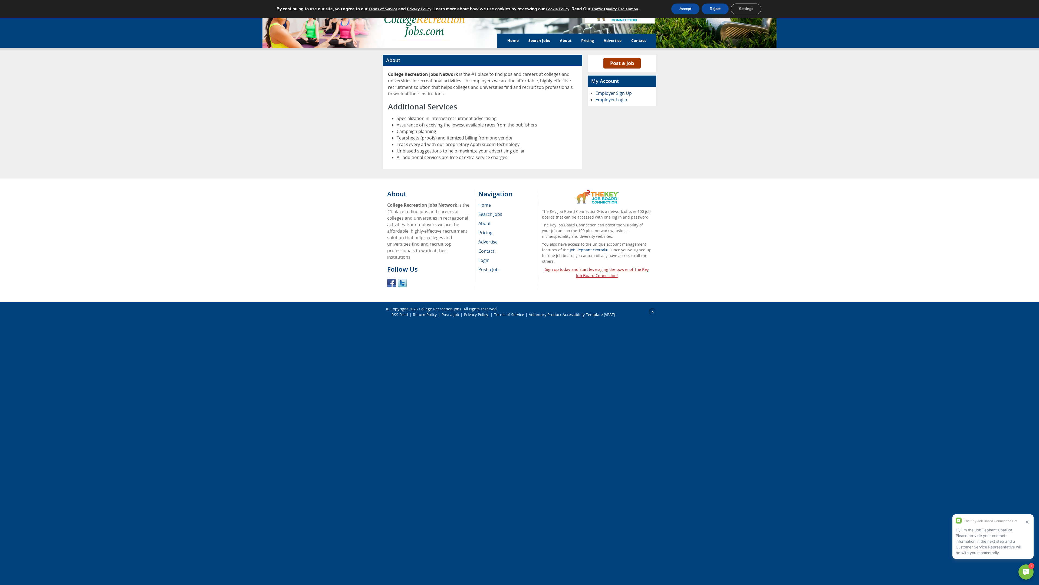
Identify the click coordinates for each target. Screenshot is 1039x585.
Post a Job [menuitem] (488, 269)
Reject (715, 8)
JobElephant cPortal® (589, 249)
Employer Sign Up (614, 93)
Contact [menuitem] (486, 251)
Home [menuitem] (484, 205)
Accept (685, 8)
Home (513, 40)
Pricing (587, 40)
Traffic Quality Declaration (614, 9)
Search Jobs (539, 40)
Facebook (391, 283)
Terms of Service (509, 314)
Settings (746, 8)
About (565, 40)
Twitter (402, 283)
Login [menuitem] (483, 260)
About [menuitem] (484, 223)
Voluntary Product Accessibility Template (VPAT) (572, 314)
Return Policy (425, 314)
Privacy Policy (476, 314)
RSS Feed (400, 314)
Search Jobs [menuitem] (490, 214)
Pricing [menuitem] (485, 233)
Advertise (613, 40)
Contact (638, 40)
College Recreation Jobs (440, 308)
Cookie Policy (557, 9)
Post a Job (622, 63)
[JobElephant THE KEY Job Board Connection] (597, 192)
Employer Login (611, 100)
